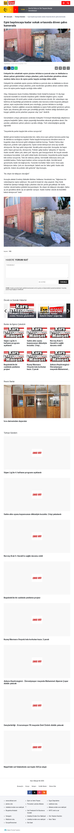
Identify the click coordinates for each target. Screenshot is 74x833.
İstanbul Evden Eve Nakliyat (36, 816)
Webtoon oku (10, 819)
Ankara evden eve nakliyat (57, 807)
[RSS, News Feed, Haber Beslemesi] (44, 792)
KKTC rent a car (54, 810)
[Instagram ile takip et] (39, 792)
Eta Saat (30, 823)
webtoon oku (53, 804)
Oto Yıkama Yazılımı (55, 816)
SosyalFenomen (11, 823)
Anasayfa (9, 17)
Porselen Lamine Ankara (35, 804)
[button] (60, 68)
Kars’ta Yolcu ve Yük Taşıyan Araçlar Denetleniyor (40, 9)
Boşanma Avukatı (11, 810)
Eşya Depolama (54, 801)
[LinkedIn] (12, 68)
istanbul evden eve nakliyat (15, 807)
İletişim (34, 786)
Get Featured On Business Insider (36, 812)
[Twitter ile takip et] (34, 792)
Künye (27, 786)
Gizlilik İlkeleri (43, 786)
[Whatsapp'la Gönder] (16, 68)
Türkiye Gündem (20, 17)
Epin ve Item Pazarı (33, 801)
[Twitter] (8, 68)
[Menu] (63, 3)
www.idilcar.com (11, 801)
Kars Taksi (52, 819)
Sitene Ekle (52, 786)
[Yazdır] (56, 68)
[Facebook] (5, 68)
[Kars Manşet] (9, 3)
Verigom (8, 816)
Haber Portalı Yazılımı (13, 830)
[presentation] (10, 9)
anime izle (9, 804)
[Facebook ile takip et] (29, 792)
